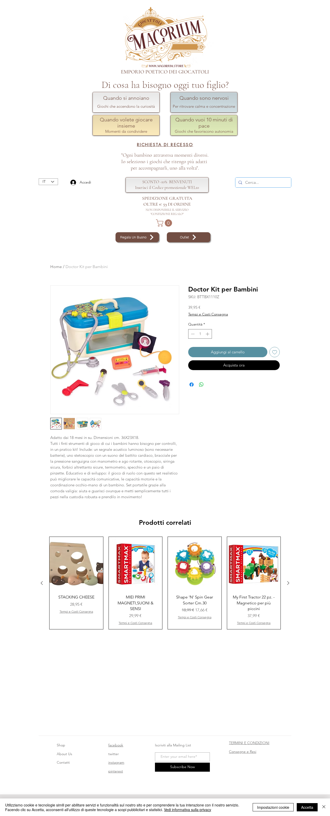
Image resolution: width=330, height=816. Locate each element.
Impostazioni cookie (273, 807)
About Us (64, 754)
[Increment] (208, 333)
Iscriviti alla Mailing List (173, 745)
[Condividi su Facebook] (191, 384)
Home (56, 266)
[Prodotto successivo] (288, 583)
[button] (165, 223)
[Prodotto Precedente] (42, 583)
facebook (115, 745)
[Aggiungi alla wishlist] (274, 352)
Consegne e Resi (242, 751)
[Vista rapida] (76, 563)
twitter (113, 754)
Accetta (307, 807)
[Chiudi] (324, 807)
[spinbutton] (200, 333)
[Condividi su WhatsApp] (201, 384)
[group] (165, 583)
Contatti (63, 762)
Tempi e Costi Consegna (208, 314)
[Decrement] (192, 333)
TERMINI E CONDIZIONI (249, 742)
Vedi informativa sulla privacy (187, 809)
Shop (61, 745)
